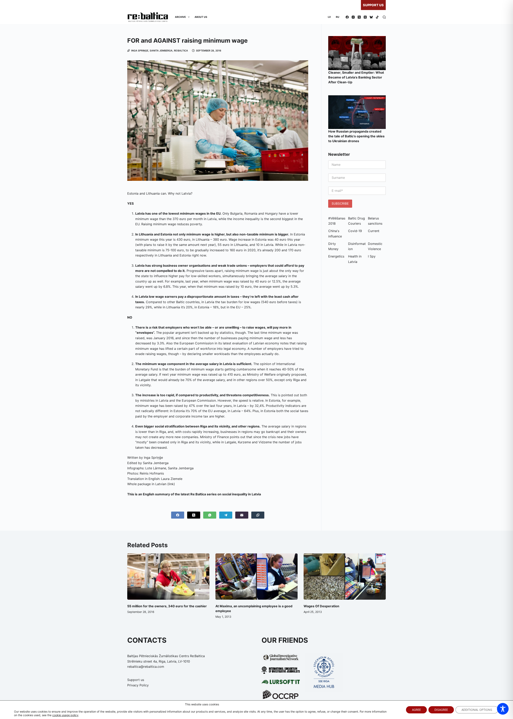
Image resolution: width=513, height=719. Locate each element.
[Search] (384, 17)
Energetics (336, 256)
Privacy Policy (138, 685)
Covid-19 (355, 231)
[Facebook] (347, 17)
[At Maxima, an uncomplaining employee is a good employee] (256, 576)
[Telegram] (225, 515)
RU (337, 16)
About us (201, 16)
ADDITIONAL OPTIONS (476, 709)
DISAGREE (441, 709)
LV (329, 16)
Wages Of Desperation (321, 606)
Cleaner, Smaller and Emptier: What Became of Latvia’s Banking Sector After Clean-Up (356, 77)
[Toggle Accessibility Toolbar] (503, 709)
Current (373, 231)
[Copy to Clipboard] (257, 515)
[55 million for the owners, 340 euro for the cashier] (168, 576)
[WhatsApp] (209, 515)
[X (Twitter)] (359, 17)
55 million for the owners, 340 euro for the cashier (167, 606)
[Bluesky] (371, 17)
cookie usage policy (65, 715)
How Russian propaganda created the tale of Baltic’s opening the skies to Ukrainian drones (356, 136)
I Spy (372, 256)
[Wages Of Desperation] (345, 576)
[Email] (241, 515)
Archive (180, 16)
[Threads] (365, 17)
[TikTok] (377, 17)
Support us (373, 5)
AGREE (416, 709)
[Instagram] (353, 17)
